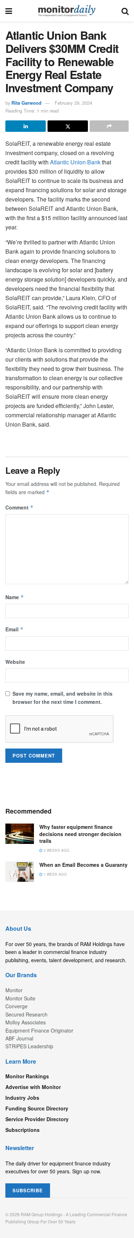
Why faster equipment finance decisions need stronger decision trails (80, 833)
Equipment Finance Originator (39, 1030)
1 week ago (55, 874)
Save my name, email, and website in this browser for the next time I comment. (63, 697)
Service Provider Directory (37, 1119)
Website (15, 661)
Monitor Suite (20, 998)
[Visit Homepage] (67, 11)
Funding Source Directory (36, 1108)
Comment (19, 507)
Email (14, 629)
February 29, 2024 (73, 102)
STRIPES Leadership (29, 1046)
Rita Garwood (26, 102)
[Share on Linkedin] (25, 126)
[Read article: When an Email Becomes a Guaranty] (19, 871)
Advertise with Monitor (33, 1086)
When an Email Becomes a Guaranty (83, 864)
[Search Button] (125, 10)
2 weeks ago (56, 850)
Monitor (14, 990)
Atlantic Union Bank (75, 162)
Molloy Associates (25, 1022)
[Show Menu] (8, 10)
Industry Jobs (22, 1097)
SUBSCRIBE (28, 1190)
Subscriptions (22, 1129)
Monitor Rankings (27, 1076)
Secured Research (26, 1014)
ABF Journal (19, 1038)
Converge (16, 1006)
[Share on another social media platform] (109, 126)
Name (14, 597)
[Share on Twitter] (68, 126)
